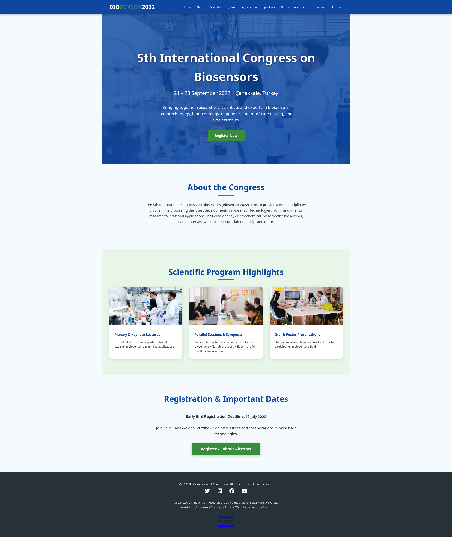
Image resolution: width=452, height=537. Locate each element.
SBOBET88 (226, 516)
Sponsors (320, 7)
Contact (337, 7)
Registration (248, 7)
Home (187, 7)
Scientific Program (222, 7)
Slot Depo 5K (226, 521)
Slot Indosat (226, 525)
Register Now (226, 135)
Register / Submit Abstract (226, 448)
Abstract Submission (294, 7)
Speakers (269, 7)
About (200, 7)
